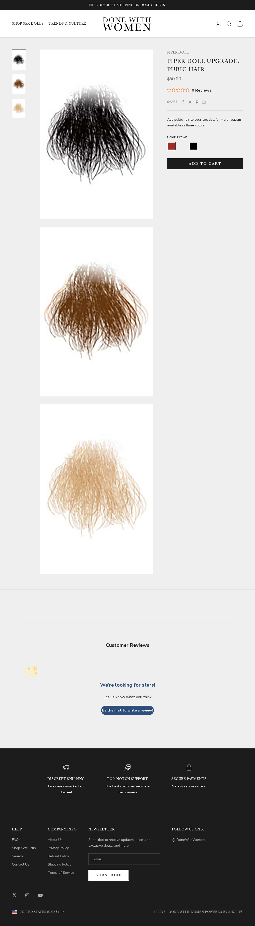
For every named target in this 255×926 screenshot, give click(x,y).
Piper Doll (178, 52)
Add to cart (205, 164)
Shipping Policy (59, 864)
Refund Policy (58, 856)
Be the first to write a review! (127, 710)
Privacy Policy (58, 848)
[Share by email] (204, 102)
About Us (55, 839)
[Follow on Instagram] (27, 895)
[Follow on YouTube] (40, 895)
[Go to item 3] (19, 108)
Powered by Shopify (224, 912)
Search (17, 856)
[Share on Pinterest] (197, 102)
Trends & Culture (67, 23)
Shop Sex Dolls (28, 23)
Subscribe (109, 875)
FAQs (16, 839)
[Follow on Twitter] (14, 895)
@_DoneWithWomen (188, 839)
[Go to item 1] (19, 60)
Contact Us (20, 864)
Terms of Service (61, 872)
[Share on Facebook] (183, 102)
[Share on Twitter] (190, 102)
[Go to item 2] (19, 84)
